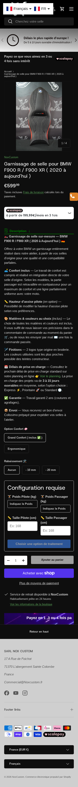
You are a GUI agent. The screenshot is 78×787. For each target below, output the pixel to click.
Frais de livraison (33, 192)
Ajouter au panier (52, 559)
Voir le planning (50, 376)
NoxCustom (11, 157)
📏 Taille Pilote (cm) (21, 517)
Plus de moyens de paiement (39, 583)
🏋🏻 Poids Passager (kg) (54, 499)
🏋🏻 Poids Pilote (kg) (21, 496)
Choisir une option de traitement (39, 544)
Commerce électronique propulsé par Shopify (48, 777)
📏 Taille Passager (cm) (54, 520)
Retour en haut (39, 631)
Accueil (7, 71)
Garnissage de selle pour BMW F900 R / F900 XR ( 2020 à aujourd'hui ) (33, 75)
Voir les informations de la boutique (31, 604)
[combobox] (39, 21)
